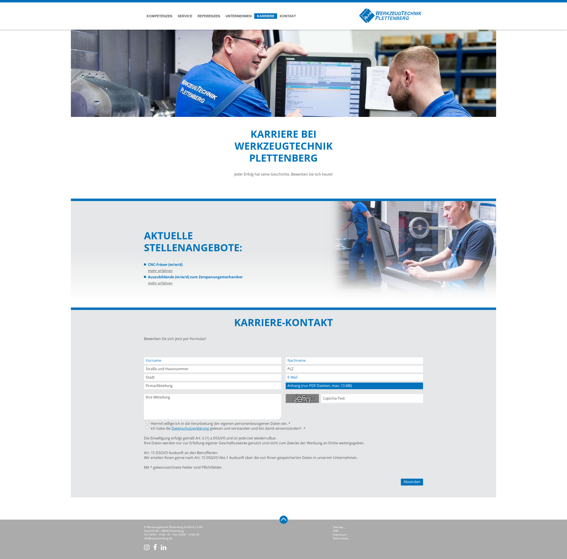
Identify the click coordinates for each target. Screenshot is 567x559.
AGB (335, 531)
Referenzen (209, 16)
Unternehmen (238, 16)
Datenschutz (340, 538)
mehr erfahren (160, 270)
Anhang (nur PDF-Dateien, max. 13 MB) (319, 385)
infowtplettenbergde (158, 538)
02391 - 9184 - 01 (160, 534)
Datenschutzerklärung (190, 428)
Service (185, 16)
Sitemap (338, 527)
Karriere (265, 16)
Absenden (412, 481)
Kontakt (288, 16)
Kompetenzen (159, 16)
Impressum (340, 534)
